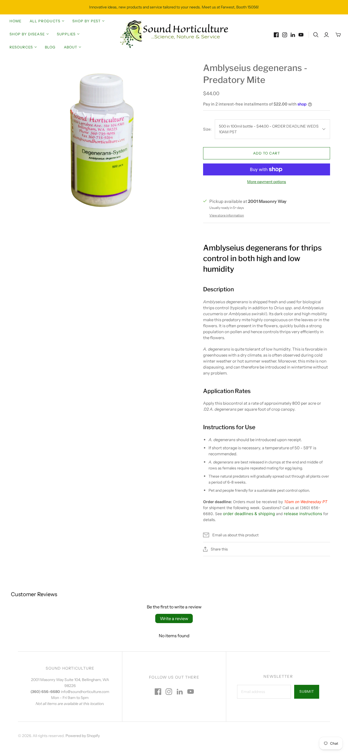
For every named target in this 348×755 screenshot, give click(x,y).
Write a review (174, 618)
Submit (306, 691)
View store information (226, 215)
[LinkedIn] (292, 34)
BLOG (50, 47)
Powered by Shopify (83, 735)
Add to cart (266, 153)
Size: (207, 129)
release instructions (303, 513)
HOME (15, 21)
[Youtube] (301, 34)
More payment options (266, 181)
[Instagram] (284, 34)
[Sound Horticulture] (174, 34)
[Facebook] (276, 34)
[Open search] (316, 35)
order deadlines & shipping (249, 513)
